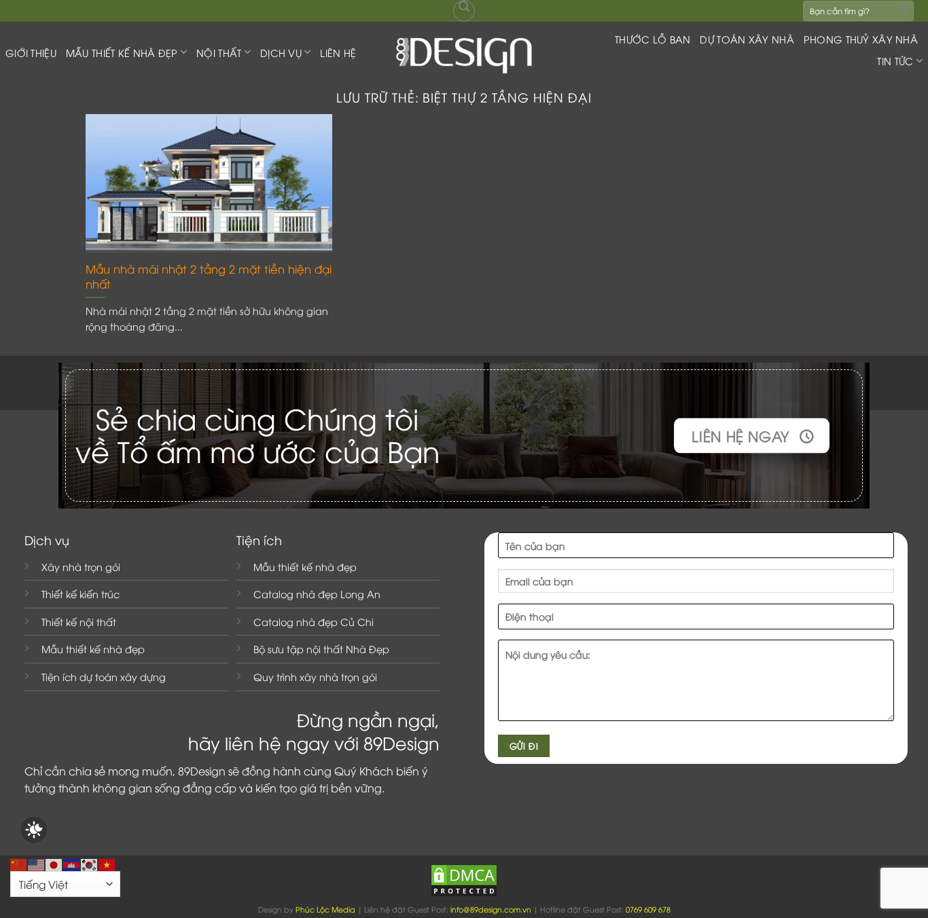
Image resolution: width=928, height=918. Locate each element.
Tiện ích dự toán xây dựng (103, 676)
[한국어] (90, 863)
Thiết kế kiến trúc (80, 593)
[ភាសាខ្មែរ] (72, 863)
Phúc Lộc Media (325, 909)
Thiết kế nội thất (78, 621)
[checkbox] (34, 829)
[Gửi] (903, 10)
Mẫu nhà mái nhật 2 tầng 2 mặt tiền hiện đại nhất (209, 276)
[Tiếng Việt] (107, 863)
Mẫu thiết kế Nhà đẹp (122, 52)
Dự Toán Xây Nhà (746, 39)
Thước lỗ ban (652, 39)
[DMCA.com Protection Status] (464, 879)
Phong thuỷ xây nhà (861, 39)
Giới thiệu (30, 52)
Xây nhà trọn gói (80, 566)
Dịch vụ (281, 52)
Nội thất (218, 52)
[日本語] (54, 863)
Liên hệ (338, 52)
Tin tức (895, 60)
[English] (37, 863)
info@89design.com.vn (490, 909)
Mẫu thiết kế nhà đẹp (93, 648)
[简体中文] (19, 863)
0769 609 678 (648, 909)
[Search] (464, 11)
